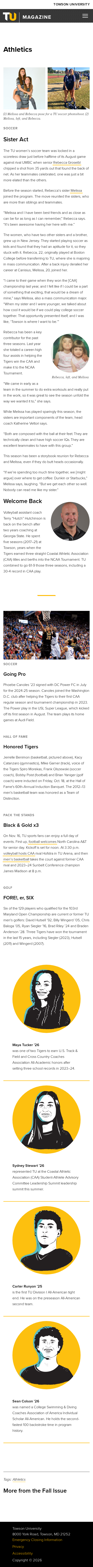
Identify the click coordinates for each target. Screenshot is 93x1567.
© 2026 (35, 1560)
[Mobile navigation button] (87, 17)
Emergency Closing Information (37, 1540)
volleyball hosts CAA (19, 853)
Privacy (18, 1546)
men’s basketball (16, 859)
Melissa (76, 190)
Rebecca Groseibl (67, 162)
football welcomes (42, 841)
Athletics (19, 1479)
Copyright (20, 1560)
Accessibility (22, 1553)
